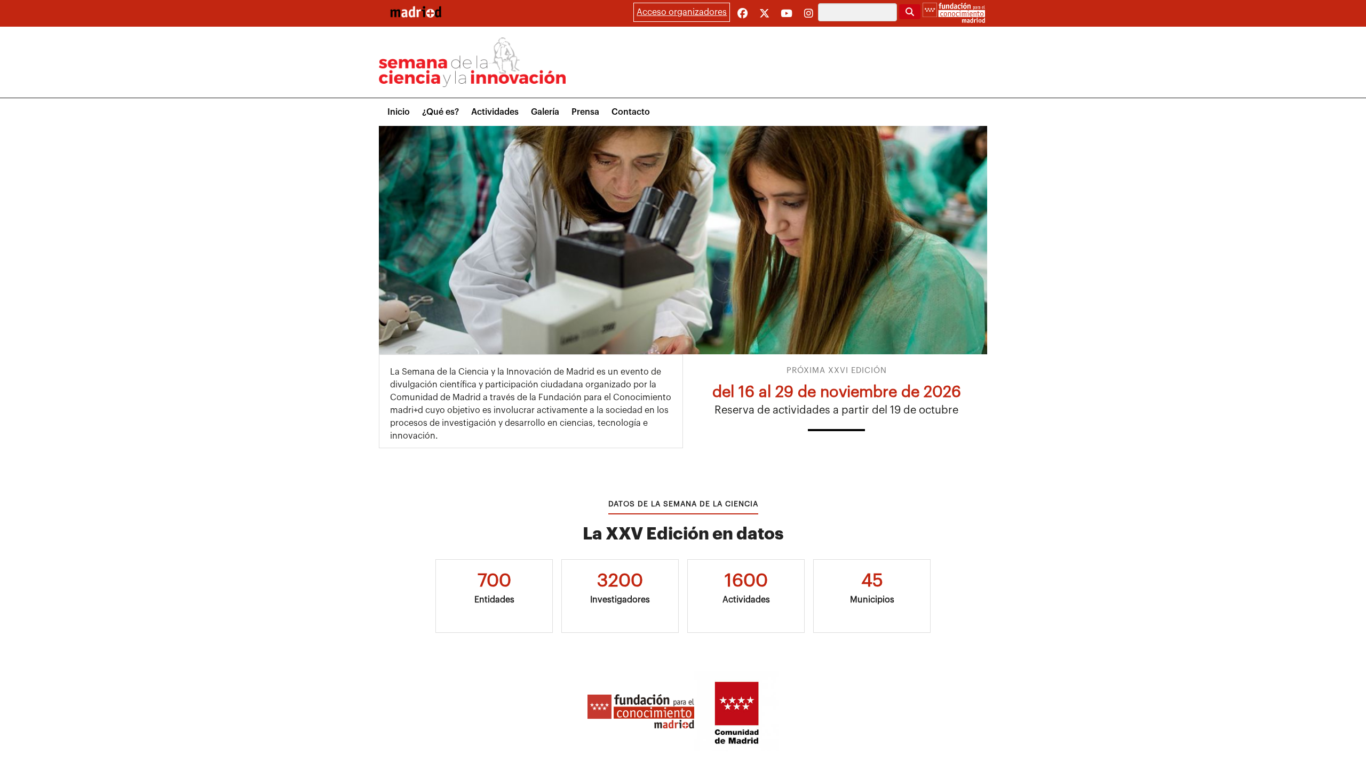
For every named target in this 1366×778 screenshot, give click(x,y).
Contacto (630, 112)
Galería (545, 112)
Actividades (495, 112)
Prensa (585, 112)
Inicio (398, 112)
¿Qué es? (440, 112)
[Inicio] (415, 12)
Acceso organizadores (682, 12)
